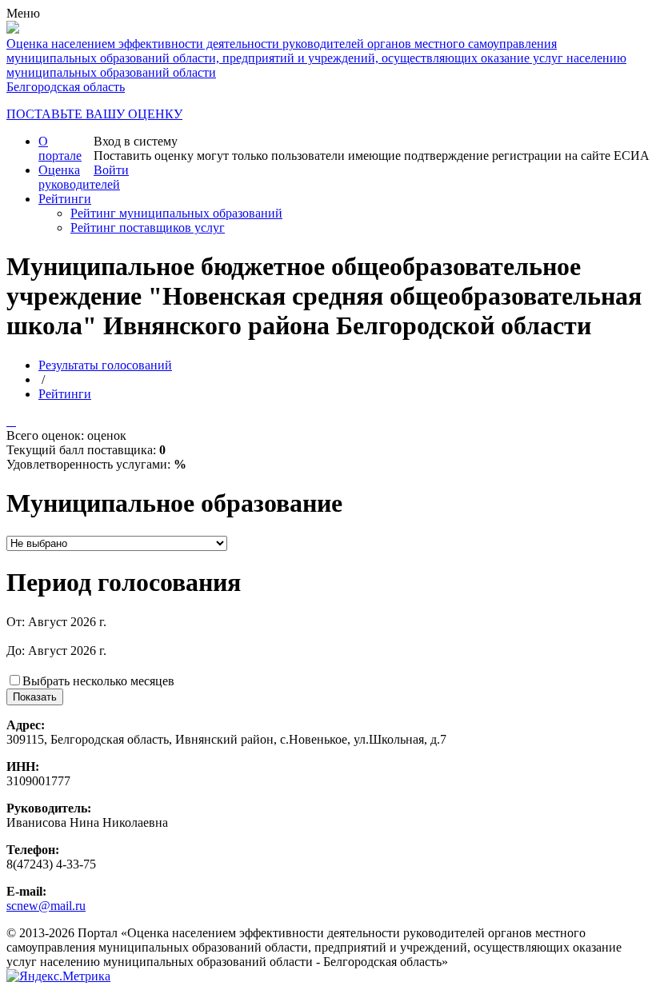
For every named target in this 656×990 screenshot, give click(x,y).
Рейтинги (64, 199)
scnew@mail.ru (46, 905)
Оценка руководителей (79, 177)
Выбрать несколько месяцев (98, 681)
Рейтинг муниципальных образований (176, 213)
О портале (60, 148)
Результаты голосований (105, 365)
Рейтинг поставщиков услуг (147, 227)
